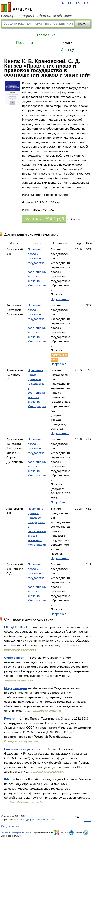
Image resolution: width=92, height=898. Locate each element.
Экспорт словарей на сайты (16, 832)
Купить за (44, 219)
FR (86, 3)
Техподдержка (27, 819)
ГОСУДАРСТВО (15, 627)
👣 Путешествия (10, 826)
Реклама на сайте (46, 819)
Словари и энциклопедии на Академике (36, 16)
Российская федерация (22, 749)
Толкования (46, 35)
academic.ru (16, 7)
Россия (9, 718)
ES (78, 3)
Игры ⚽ (67, 50)
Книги (67, 42)
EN (62, 3)
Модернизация (15, 688)
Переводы (24, 42)
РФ (6, 779)
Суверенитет (14, 657)
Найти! (82, 24)
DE (70, 3)
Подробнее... (60, 299)
